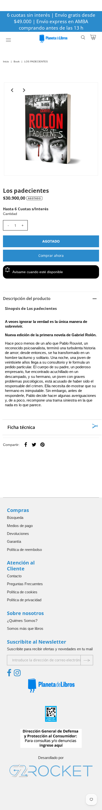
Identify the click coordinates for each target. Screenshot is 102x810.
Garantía (14, 541)
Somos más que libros (25, 628)
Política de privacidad (24, 600)
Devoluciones (18, 533)
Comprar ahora (51, 255)
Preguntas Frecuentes (25, 584)
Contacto (14, 576)
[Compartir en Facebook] (25, 444)
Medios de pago (20, 526)
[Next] (24, 90)
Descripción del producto (27, 298)
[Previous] (11, 90)
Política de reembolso (24, 549)
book (17, 61)
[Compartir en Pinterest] (42, 444)
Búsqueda (15, 517)
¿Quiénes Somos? (22, 620)
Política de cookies (22, 592)
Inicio (6, 61)
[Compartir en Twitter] (34, 444)
